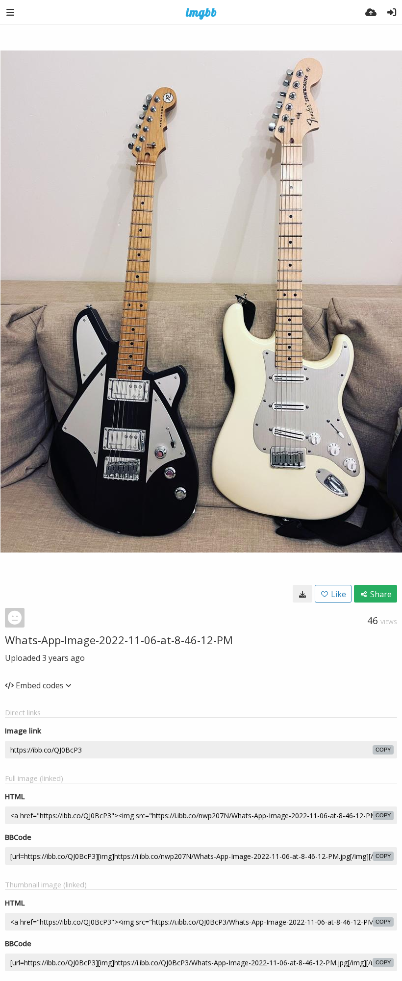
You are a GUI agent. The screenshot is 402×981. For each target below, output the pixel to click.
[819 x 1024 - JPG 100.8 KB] (302, 594)
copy (383, 750)
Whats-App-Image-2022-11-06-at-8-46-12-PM (119, 639)
